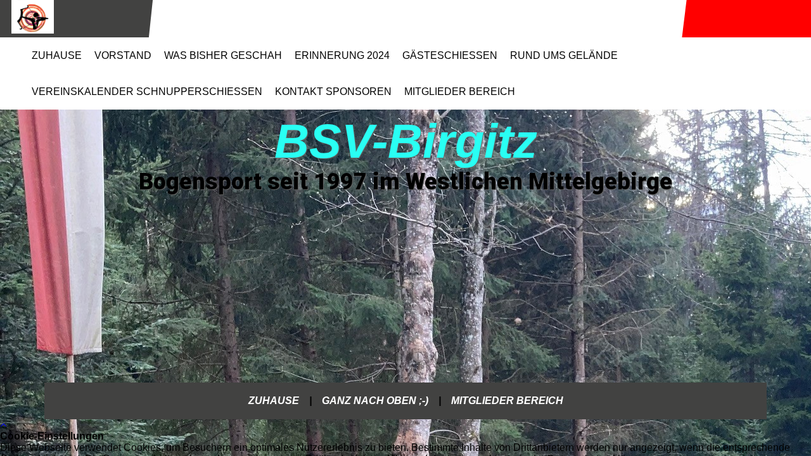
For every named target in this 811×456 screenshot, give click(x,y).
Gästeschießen (449, 55)
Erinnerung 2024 (342, 55)
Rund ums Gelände (564, 55)
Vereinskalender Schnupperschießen (147, 91)
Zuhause (57, 55)
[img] (74, 18)
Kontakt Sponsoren (333, 91)
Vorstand (122, 55)
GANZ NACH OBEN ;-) (375, 400)
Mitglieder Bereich (459, 91)
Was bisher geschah (223, 55)
